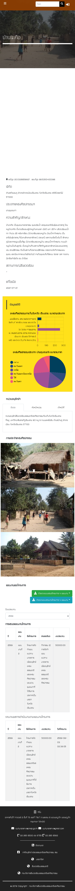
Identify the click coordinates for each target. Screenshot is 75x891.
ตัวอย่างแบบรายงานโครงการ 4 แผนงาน (52, 600)
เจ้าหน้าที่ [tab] (61, 407)
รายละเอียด (45, 636)
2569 (10, 645)
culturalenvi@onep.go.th (27, 828)
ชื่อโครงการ (31, 636)
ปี (8, 636)
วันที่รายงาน (61, 729)
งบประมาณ (59, 636)
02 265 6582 (51, 835)
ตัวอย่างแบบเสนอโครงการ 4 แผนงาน (53, 593)
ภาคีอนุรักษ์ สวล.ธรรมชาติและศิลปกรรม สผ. (40, 852)
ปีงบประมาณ (10, 609)
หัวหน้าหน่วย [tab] (37, 407)
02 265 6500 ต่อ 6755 (30, 835)
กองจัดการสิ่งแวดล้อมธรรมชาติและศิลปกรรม (40, 873)
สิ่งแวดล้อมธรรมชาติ (39, 866)
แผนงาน (20, 634)
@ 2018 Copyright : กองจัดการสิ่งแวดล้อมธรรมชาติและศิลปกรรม (37, 886)
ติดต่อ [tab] (13, 407)
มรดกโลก (39, 859)
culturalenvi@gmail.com (53, 828)
